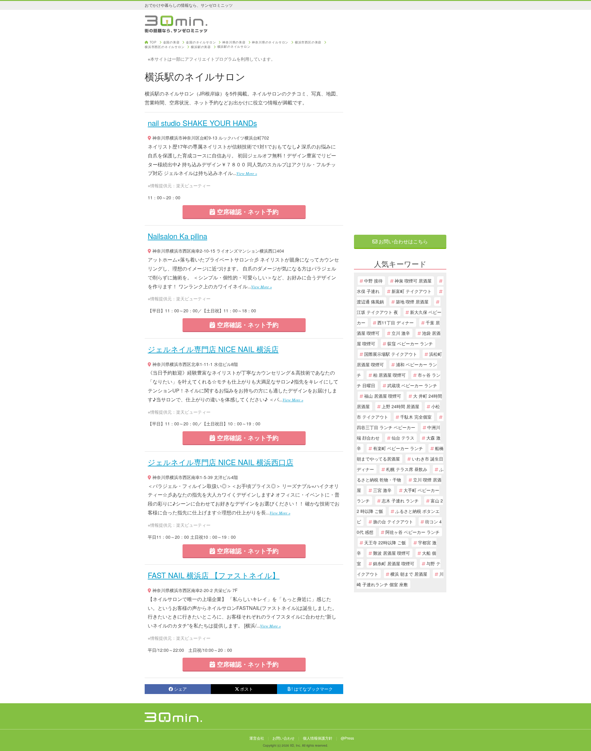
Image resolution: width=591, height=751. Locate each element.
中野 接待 (373, 281)
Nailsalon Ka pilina (177, 235)
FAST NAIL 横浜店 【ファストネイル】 (213, 575)
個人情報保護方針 (317, 738)
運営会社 (256, 738)
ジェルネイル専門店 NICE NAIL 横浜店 (213, 348)
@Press (347, 738)
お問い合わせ (283, 738)
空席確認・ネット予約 (247, 211)
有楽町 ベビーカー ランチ (398, 448)
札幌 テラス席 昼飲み (406, 469)
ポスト (246, 689)
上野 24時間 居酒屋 (400, 406)
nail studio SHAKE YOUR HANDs (202, 122)
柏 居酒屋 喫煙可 (389, 375)
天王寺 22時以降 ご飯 (385, 542)
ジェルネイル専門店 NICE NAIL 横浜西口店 (220, 462)
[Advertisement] (400, 133)
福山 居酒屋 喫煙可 (382, 396)
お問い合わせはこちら (402, 241)
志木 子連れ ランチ (400, 500)
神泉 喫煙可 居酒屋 (413, 281)
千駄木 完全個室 (416, 417)
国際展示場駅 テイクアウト (390, 354)
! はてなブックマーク (312, 689)
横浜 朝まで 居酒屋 (408, 574)
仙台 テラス (403, 438)
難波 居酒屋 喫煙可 (391, 553)
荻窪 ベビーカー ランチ (410, 343)
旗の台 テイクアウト (393, 521)
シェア (180, 689)
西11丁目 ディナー (395, 322)
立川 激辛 (401, 333)
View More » (246, 173)
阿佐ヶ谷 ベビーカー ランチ (412, 532)
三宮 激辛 (382, 490)
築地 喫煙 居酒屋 (412, 301)
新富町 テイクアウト (412, 291)
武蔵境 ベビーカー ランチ (412, 385)
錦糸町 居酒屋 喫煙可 (393, 563)
